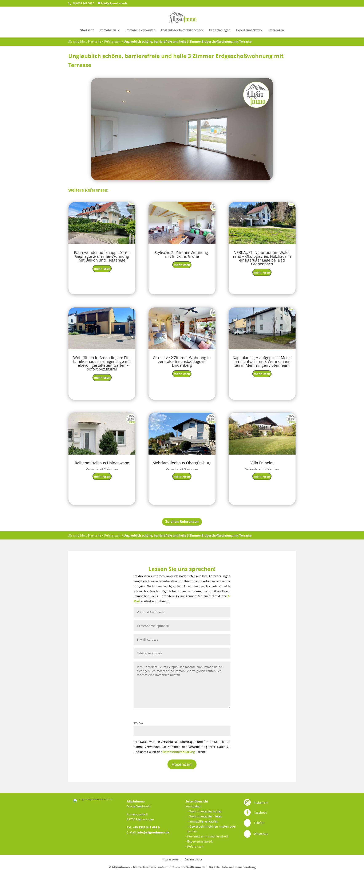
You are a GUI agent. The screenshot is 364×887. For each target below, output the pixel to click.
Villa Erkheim (262, 462)
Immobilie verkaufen (140, 30)
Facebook (260, 813)
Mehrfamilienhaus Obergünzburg (182, 462)
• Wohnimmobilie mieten (204, 816)
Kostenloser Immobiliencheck (182, 30)
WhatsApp (261, 834)
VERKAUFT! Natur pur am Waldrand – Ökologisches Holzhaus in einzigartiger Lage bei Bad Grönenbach (262, 258)
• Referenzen (194, 846)
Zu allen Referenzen (182, 521)
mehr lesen (102, 269)
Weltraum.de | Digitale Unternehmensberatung (221, 867)
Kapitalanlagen (219, 30)
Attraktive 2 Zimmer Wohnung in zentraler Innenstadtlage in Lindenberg (182, 361)
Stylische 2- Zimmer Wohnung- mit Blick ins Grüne (182, 254)
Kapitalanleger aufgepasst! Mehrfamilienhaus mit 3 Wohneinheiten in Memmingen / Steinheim (262, 361)
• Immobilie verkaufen (202, 821)
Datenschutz (193, 859)
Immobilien (108, 30)
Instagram (261, 802)
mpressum (170, 859)
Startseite (87, 30)
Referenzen (276, 30)
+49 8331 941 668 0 (146, 827)
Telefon (259, 823)
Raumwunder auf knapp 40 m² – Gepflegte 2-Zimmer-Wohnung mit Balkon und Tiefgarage (102, 256)
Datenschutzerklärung (179, 752)
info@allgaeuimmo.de (153, 832)
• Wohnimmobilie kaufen (204, 811)
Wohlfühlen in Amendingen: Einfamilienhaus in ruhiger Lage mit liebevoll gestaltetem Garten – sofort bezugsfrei (102, 363)
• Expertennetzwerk (199, 841)
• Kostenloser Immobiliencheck (207, 836)
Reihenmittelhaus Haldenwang (102, 462)
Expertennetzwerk (249, 30)
